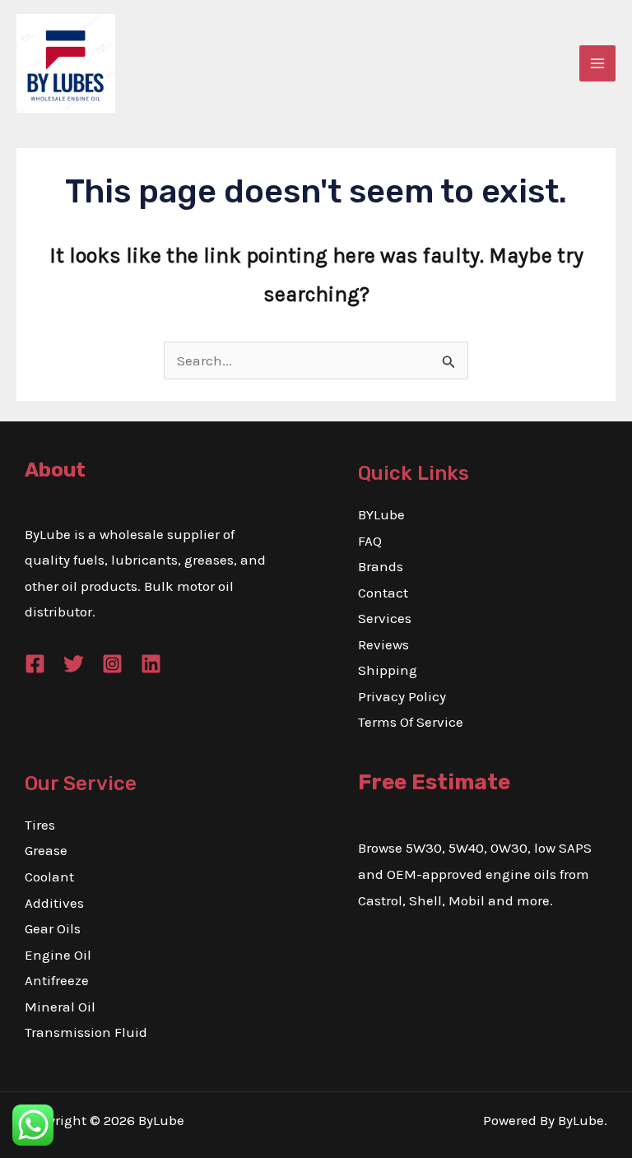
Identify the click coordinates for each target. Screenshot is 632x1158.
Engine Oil (58, 954)
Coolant (49, 876)
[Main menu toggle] (597, 63)
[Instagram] (112, 663)
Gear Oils (53, 928)
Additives (54, 903)
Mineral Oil (60, 1006)
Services (384, 618)
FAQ (370, 540)
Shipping (387, 670)
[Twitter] (73, 663)
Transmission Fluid (86, 1032)
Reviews (383, 644)
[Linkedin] (151, 663)
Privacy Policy (402, 696)
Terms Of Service (410, 722)
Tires (40, 824)
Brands (380, 566)
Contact (383, 592)
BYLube (381, 514)
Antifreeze (57, 980)
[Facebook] (35, 663)
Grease (46, 850)
